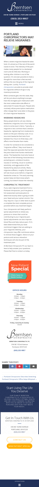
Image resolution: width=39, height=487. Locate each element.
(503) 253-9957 (19, 18)
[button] (19, 439)
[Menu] (19, 485)
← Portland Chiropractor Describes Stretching (19, 376)
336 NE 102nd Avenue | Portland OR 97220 (20, 15)
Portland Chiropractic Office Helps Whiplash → (19, 379)
